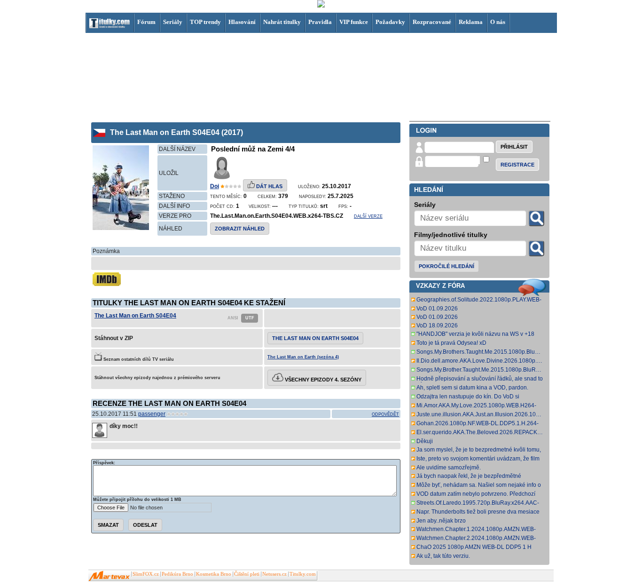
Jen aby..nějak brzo (441, 520)
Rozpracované (432, 21)
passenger (151, 414)
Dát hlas (268, 186)
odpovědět (385, 414)
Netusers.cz (274, 574)
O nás (497, 21)
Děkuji (424, 441)
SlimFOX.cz (146, 574)
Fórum (146, 21)
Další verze (368, 216)
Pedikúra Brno (177, 574)
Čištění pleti (246, 574)
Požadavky (390, 21)
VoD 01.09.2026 (437, 308)
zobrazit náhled (240, 228)
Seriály (172, 21)
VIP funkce (353, 21)
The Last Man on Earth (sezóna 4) (303, 357)
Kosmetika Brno (213, 574)
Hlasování (242, 21)
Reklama (471, 21)
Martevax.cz (109, 576)
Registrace (517, 164)
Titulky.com (303, 574)
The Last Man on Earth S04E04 (135, 315)
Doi (214, 186)
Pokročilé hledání (446, 266)
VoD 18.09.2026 (437, 325)
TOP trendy (205, 21)
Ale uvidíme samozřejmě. (448, 467)
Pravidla (320, 21)
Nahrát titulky (282, 21)
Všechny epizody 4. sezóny (322, 379)
